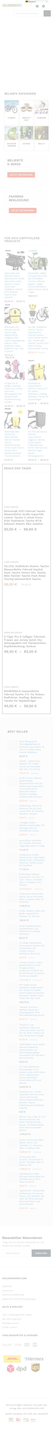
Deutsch (32, 2)
